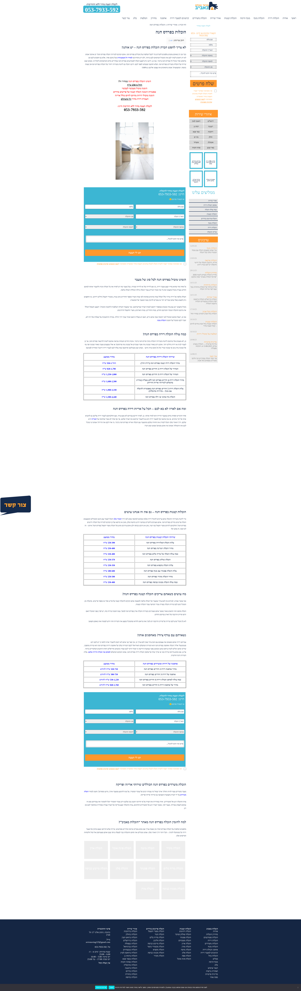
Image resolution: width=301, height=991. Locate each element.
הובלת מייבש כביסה (156, 943)
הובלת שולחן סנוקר (183, 934)
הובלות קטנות (230, 18)
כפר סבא (196, 132)
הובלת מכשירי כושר (155, 946)
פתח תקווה (196, 148)
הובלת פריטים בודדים (209, 219)
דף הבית (182, 25)
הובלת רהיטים (185, 931)
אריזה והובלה (212, 232)
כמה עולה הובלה (211, 210)
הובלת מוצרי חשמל (156, 931)
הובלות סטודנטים (211, 937)
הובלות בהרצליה (130, 965)
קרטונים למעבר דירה (179, 18)
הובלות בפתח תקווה (129, 962)
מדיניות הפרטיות (102, 264)
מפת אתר (214, 977)
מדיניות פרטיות (210, 342)
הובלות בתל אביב (210, 311)
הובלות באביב (212, 929)
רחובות (210, 132)
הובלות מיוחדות (210, 285)
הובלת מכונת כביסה (156, 953)
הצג (171, 40)
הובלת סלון (186, 953)
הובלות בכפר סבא (130, 959)
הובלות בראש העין (129, 937)
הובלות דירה (273, 18)
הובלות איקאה (211, 260)
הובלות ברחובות (130, 931)
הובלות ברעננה (131, 968)
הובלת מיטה (186, 949)
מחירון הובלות (211, 273)
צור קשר (126, 18)
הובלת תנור (159, 934)
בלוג (135, 18)
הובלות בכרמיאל (130, 946)
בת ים (196, 137)
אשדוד (196, 142)
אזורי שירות (215, 18)
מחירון (154, 18)
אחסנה (163, 18)
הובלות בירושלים (130, 940)
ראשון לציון (196, 121)
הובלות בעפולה (131, 943)
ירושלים (211, 121)
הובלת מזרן (186, 946)
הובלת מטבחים (184, 940)
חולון (210, 137)
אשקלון (210, 142)
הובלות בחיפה (131, 977)
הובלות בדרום (131, 971)
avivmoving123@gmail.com (98, 942)
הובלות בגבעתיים (130, 949)
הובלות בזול (213, 956)
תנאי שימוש (213, 968)
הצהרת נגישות (212, 971)
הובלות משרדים (199, 18)
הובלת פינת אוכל (184, 959)
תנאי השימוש (114, 264)
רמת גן (196, 126)
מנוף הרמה (245, 18)
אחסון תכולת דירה (210, 205)
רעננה (210, 126)
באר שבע (210, 148)
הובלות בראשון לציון (128, 953)
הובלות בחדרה (131, 974)
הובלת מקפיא (158, 949)
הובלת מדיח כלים (157, 937)
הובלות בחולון (131, 934)
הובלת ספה (186, 956)
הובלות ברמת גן (130, 956)
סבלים (215, 959)
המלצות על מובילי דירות (207, 334)
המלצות (143, 18)
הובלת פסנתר (185, 937)
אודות (285, 18)
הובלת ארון (186, 943)
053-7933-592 (101, 9)
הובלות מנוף (259, 18)
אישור (111, 987)
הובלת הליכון (158, 940)
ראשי (293, 18)
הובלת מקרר (159, 956)
